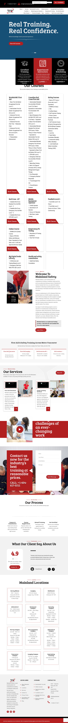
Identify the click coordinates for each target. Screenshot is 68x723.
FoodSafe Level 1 (39, 692)
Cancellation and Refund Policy (25, 698)
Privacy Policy (25, 695)
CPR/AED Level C (34, 154)
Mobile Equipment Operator (37, 11)
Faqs (43, 13)
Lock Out (51, 133)
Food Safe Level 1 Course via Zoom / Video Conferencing (54, 208)
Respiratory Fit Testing (50, 11)
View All (59, 373)
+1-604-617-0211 (12, 4)
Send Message (51, 477)
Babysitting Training (35, 163)
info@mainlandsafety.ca (27, 4)
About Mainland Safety (25, 685)
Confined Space (53, 111)
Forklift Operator (34, 205)
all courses (59, 2)
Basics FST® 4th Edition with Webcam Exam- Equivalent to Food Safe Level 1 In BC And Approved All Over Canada (15, 240)
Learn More (40, 330)
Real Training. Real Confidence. (33, 27)
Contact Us (14, 567)
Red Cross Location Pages (57, 13)
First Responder (34, 174)
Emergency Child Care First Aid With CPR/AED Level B (34, 159)
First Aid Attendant (60, 11)
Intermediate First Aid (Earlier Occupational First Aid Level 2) (15, 111)
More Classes (26, 13)
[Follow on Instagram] (11, 712)
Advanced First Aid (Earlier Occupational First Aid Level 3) (15, 117)
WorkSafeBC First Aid (34, 9)
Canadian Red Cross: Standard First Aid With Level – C (14, 204)
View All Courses (15, 43)
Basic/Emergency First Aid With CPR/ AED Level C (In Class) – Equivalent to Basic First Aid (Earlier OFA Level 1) (34, 119)
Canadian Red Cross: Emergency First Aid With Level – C (15, 211)
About (21, 9)
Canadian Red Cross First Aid (57, 9)
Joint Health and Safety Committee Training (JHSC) (53, 146)
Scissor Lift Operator (35, 212)
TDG (50, 109)
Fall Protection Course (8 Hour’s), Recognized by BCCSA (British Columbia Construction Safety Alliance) (54, 126)
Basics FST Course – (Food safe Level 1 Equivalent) (54, 102)
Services (26, 9)
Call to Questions (13, 297)
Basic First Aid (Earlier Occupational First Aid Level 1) (15, 104)
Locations (47, 13)
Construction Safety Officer (39, 690)
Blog (23, 701)
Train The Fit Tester (34, 238)
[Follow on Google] (14, 712)
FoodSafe (26, 11)
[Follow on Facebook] (8, 712)
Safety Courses (44, 9)
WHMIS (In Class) (53, 107)
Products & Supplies (36, 13)
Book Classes (12, 192)
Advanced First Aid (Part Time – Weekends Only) (15, 124)
